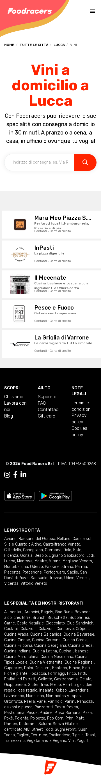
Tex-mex (39, 735)
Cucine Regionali (79, 662)
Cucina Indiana (17, 651)
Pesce (32, 712)
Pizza (87, 712)
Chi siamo (13, 396)
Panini (70, 701)
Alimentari (13, 612)
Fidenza (11, 555)
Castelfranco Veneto (61, 544)
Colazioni (28, 628)
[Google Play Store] (55, 495)
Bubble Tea (79, 617)
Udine (69, 578)
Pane (41, 701)
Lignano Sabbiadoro (66, 555)
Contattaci (48, 409)
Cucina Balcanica (45, 634)
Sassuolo (39, 578)
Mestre (41, 561)
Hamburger (73, 684)
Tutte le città (34, 45)
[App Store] (19, 495)
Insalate (46, 690)
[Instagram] (7, 475)
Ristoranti (27, 723)
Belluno (63, 538)
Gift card (46, 416)
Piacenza (12, 572)
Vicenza (11, 583)
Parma (81, 566)
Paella (29, 701)
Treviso (55, 578)
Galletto (45, 679)
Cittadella (12, 550)
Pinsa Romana (67, 712)
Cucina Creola (75, 640)
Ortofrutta (13, 701)
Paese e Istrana (59, 566)
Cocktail (11, 628)
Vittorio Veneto (33, 583)
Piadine (46, 712)
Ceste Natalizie (30, 623)
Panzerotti (44, 707)
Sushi (83, 729)
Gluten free (38, 684)
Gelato (85, 679)
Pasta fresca (66, 707)
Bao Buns (64, 612)
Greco (55, 684)
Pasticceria (14, 712)
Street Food (42, 729)
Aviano (10, 538)
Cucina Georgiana (50, 645)
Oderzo (36, 566)
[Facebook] (15, 475)
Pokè (8, 718)
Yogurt (82, 740)
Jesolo (41, 555)
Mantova (25, 561)
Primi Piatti (74, 718)
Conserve (65, 628)
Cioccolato (55, 623)
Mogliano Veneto (77, 561)
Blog (8, 416)
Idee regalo (27, 690)
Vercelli (82, 578)
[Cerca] (85, 162)
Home (9, 45)
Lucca (59, 45)
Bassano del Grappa (37, 538)
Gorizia (26, 555)
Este (77, 550)
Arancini (31, 612)
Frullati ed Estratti (20, 679)
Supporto (47, 396)
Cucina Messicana (56, 656)
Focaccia (37, 673)
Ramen (10, 723)
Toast (90, 735)
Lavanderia (79, 690)
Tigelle (78, 735)
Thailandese (59, 735)
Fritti (82, 673)
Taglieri (23, 735)
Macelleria (35, 696)
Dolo (67, 550)
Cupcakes (13, 668)
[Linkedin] (23, 475)
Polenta (21, 718)
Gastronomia (66, 679)
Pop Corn (55, 718)
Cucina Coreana (46, 640)
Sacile (72, 572)
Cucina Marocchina (21, 656)
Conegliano (33, 550)
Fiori (86, 668)
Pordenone (32, 572)
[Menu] (92, 11)
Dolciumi (42, 668)
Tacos (9, 735)
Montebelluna (16, 566)
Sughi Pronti (65, 729)
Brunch (39, 617)
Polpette (37, 718)
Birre (26, 617)
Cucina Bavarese (78, 634)
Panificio (55, 701)
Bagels (47, 612)
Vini (71, 740)
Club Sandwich (80, 623)
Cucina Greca (80, 645)
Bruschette (57, 617)
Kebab (61, 690)
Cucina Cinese (17, 640)
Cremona (53, 550)
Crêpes (82, 628)
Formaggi (56, 673)
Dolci (28, 668)
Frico (71, 673)
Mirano (55, 561)
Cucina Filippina (18, 645)
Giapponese (15, 684)
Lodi (90, 555)
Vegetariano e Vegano (46, 740)
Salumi (44, 723)
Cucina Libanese (74, 651)
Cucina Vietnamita (46, 662)
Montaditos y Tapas (63, 696)
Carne (9, 623)
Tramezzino (14, 740)
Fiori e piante (15, 673)
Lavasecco (14, 696)
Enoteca (59, 668)
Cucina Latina (45, 651)
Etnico (74, 668)
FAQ (42, 403)
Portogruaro (54, 572)
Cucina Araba (16, 634)
